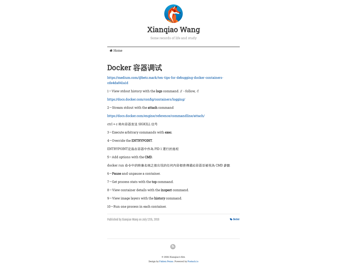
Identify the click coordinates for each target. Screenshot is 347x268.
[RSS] (173, 246)
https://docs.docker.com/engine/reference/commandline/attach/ (156, 116)
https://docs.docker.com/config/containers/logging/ (146, 99)
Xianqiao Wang (173, 29)
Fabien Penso (166, 261)
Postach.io (193, 261)
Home (117, 50)
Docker (236, 219)
